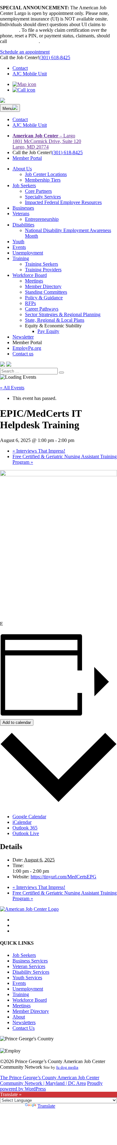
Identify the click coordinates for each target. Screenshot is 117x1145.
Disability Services (30, 972)
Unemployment (27, 252)
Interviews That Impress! (38, 451)
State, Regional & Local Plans (54, 320)
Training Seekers (41, 264)
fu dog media (67, 1067)
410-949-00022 (23, 41)
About (18, 1016)
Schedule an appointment (25, 52)
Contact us (22, 353)
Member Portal (27, 158)
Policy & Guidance (44, 297)
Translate (46, 1106)
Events (19, 247)
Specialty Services (43, 196)
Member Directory (43, 286)
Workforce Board (29, 275)
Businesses (23, 208)
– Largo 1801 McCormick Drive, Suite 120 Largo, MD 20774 (46, 141)
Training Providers (43, 269)
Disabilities (23, 224)
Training (20, 258)
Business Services (30, 960)
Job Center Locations (46, 174)
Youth (18, 241)
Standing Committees (46, 292)
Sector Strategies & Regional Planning (62, 314)
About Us (22, 168)
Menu (7, 108)
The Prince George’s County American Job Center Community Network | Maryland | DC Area (49, 1080)
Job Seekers (24, 185)
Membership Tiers (43, 180)
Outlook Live (25, 833)
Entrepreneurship (42, 219)
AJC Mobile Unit (29, 73)
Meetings (34, 280)
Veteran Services (28, 966)
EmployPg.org (26, 348)
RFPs (30, 303)
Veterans (20, 213)
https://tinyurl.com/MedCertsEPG (63, 876)
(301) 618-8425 (54, 57)
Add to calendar (16, 722)
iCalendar (22, 822)
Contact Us (23, 1028)
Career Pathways (41, 308)
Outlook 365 (24, 827)
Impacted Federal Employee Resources (63, 202)
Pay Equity (48, 331)
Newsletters (24, 1022)
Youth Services (27, 977)
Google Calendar (29, 816)
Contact (20, 68)
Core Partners (38, 191)
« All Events (12, 387)
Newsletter (23, 337)
